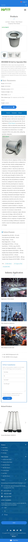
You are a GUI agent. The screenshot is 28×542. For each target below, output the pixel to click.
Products (13, 21)
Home (8, 21)
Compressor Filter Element (14, 23)
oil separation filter (6, 266)
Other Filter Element (6, 476)
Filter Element (19, 21)
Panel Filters (4, 473)
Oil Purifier (4, 453)
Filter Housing (5, 450)
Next (25, 422)
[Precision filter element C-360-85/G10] (13, 422)
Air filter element (8, 263)
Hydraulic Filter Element (6, 459)
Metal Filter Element (6, 464)
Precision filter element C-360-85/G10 (8, 435)
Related (20, 112)
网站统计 (14, 536)
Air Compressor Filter (18, 263)
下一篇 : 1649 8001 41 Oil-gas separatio (9, 357)
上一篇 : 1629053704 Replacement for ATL (10, 354)
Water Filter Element (6, 467)
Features (8, 112)
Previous (0, 422)
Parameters (14, 112)
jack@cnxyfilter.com (8, 107)
